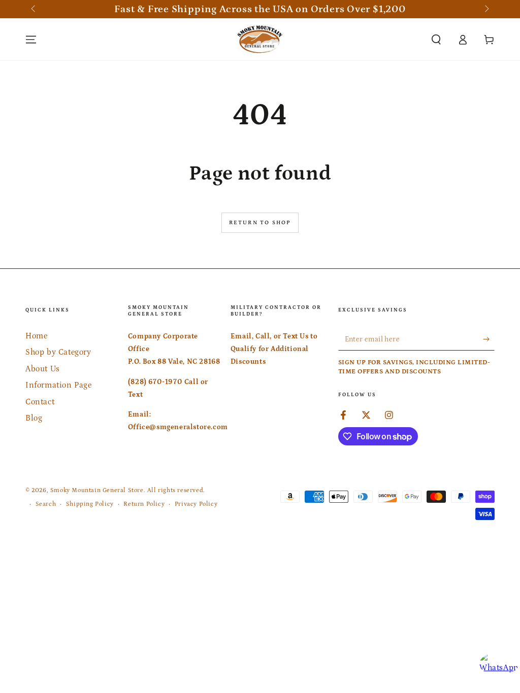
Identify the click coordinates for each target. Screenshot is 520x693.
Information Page (58, 385)
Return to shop (260, 223)
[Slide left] (34, 9)
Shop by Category (58, 352)
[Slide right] (486, 9)
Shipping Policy (90, 504)
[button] (436, 39)
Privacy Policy (196, 504)
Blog (33, 418)
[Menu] (31, 39)
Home (36, 335)
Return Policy (144, 504)
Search (46, 504)
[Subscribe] (489, 339)
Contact (39, 401)
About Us (42, 368)
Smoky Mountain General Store (97, 490)
